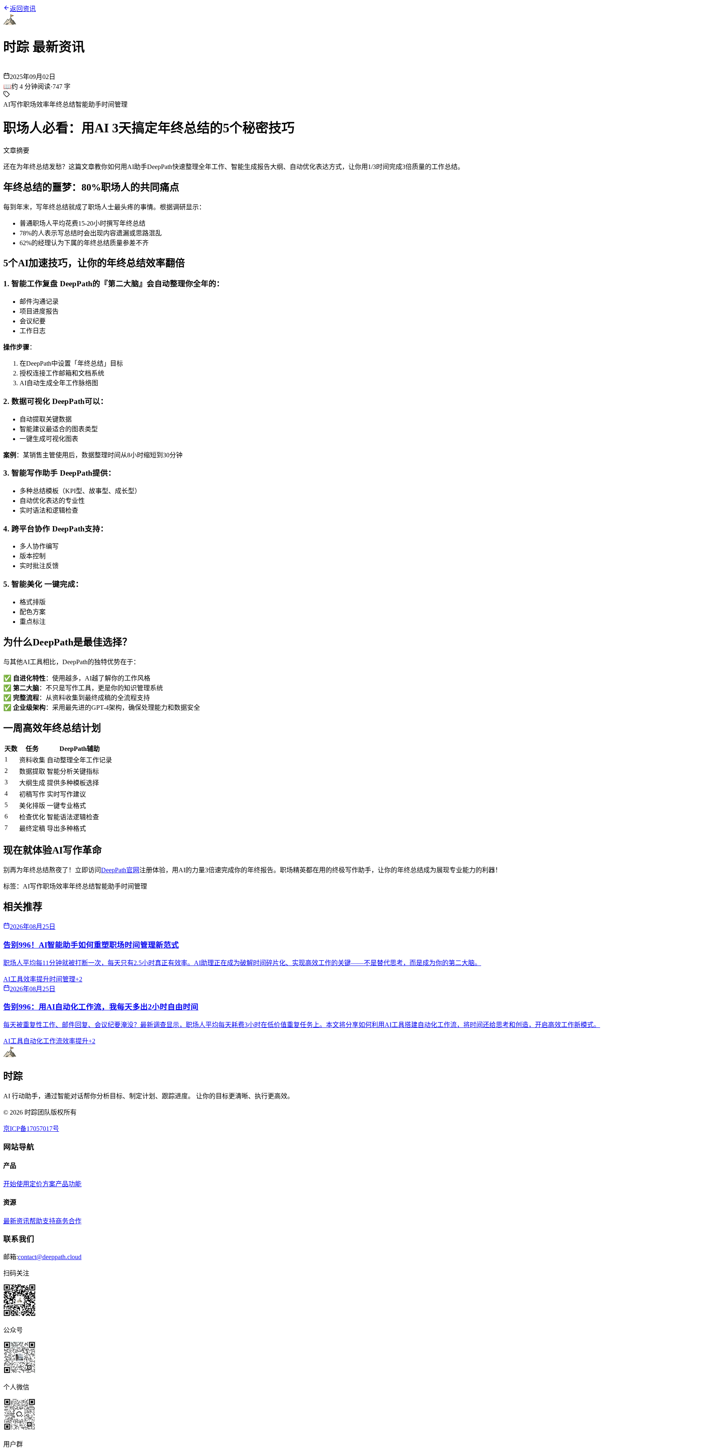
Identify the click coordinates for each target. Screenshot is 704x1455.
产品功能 (68, 1184)
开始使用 (16, 1184)
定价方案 (42, 1184)
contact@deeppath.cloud (49, 1256)
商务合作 (68, 1221)
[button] (352, 1301)
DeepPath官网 (120, 870)
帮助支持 (42, 1221)
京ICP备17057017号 (31, 1128)
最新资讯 (16, 1221)
